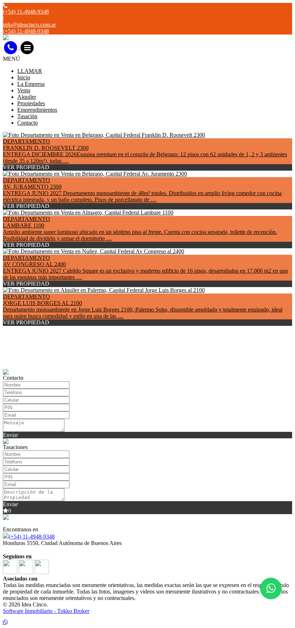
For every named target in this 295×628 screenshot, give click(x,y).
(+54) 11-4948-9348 (32, 537)
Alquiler (26, 97)
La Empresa (31, 84)
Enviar (10, 435)
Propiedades (31, 103)
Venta (23, 90)
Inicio (23, 77)
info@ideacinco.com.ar (29, 25)
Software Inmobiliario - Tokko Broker (46, 611)
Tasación (27, 116)
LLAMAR (29, 71)
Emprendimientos (37, 110)
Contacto (27, 123)
